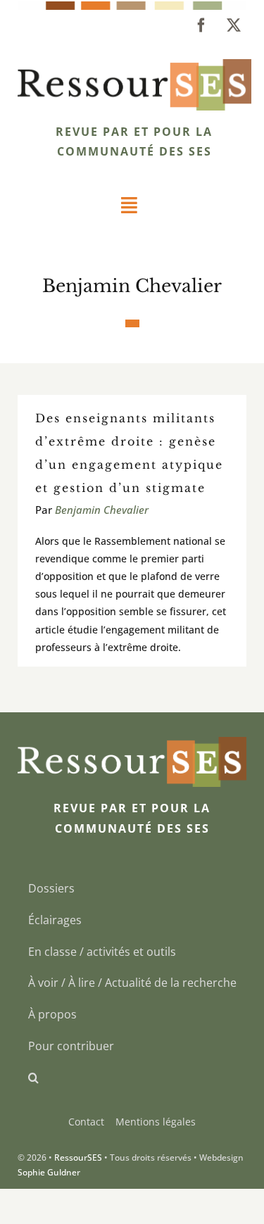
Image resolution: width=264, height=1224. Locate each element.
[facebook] (201, 25)
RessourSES (78, 1157)
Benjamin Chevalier (102, 510)
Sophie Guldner (49, 1172)
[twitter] (233, 25)
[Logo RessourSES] (134, 64)
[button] (132, 1078)
